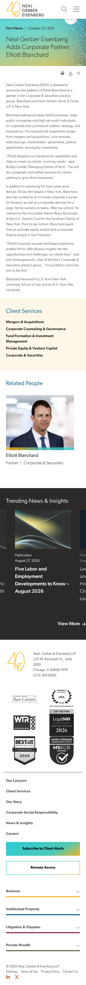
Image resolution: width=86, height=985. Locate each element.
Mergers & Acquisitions (25, 322)
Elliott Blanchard (22, 455)
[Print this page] (62, 74)
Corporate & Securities (24, 355)
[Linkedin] (8, 977)
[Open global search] (64, 9)
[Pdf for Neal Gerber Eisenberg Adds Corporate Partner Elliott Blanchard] (70, 74)
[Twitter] (17, 977)
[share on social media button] (78, 73)
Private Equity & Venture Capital (31, 348)
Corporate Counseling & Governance (36, 329)
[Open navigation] (76, 9)
